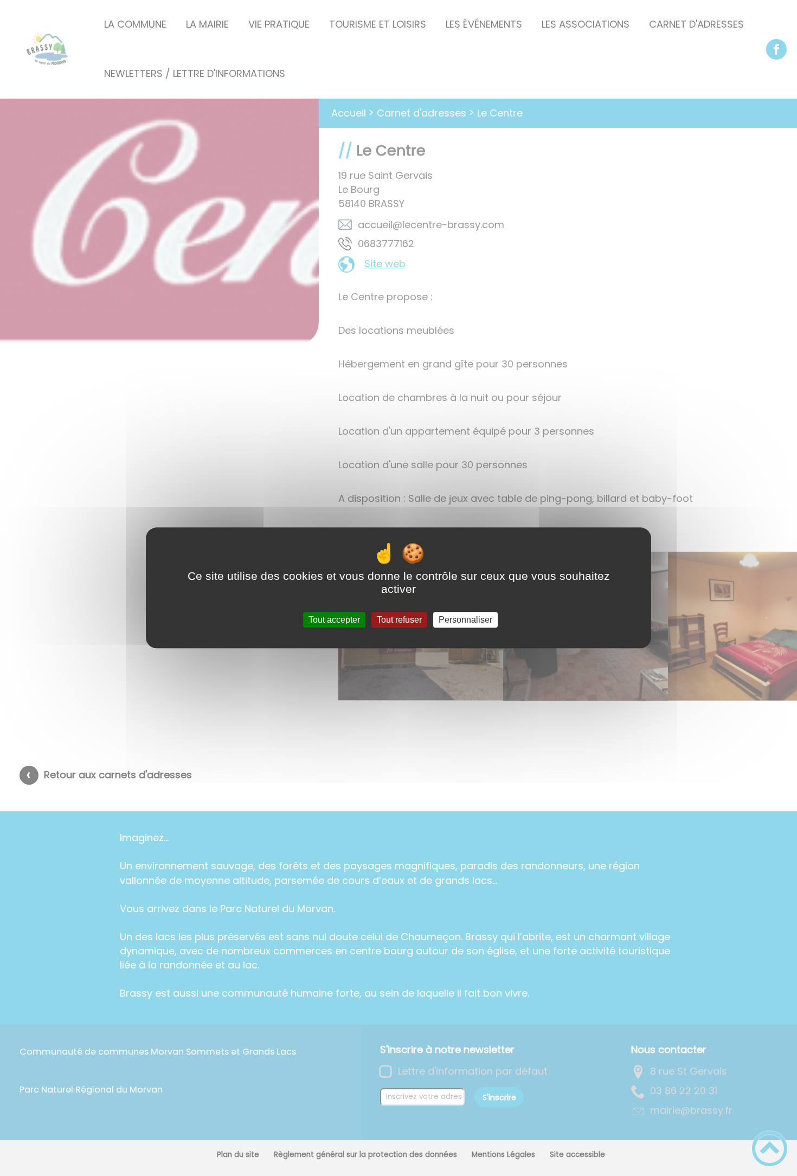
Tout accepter (334, 619)
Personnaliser (465, 619)
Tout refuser (399, 619)
